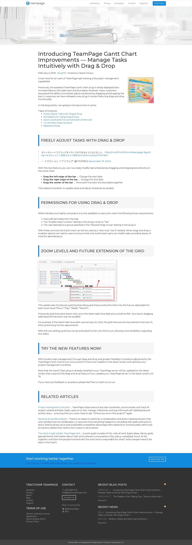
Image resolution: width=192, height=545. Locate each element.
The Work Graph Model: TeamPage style (59, 433)
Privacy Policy (32, 521)
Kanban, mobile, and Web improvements (127, 519)
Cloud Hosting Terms (35, 519)
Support (143, 3)
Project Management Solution (54, 407)
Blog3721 (61, 73)
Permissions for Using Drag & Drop (61, 117)
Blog (28, 498)
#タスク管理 (71, 155)
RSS (66, 511)
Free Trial (158, 3)
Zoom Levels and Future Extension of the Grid (67, 120)
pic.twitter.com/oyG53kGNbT (93, 155)
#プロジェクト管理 (56, 155)
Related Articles (51, 126)
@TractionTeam (71, 509)
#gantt (147, 152)
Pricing (107, 3)
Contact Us (69, 497)
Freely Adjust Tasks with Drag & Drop (62, 114)
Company (118, 3)
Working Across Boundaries (52, 419)
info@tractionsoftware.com (74, 492)
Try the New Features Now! (57, 123)
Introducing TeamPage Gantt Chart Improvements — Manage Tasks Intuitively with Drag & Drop (130, 491)
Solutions (94, 3)
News (28, 495)
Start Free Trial (157, 459)
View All (101, 500)
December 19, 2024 (100, 161)
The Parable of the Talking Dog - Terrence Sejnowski (137, 496)
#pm (43, 155)
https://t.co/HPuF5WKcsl (117, 152)
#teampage (137, 152)
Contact (132, 3)
